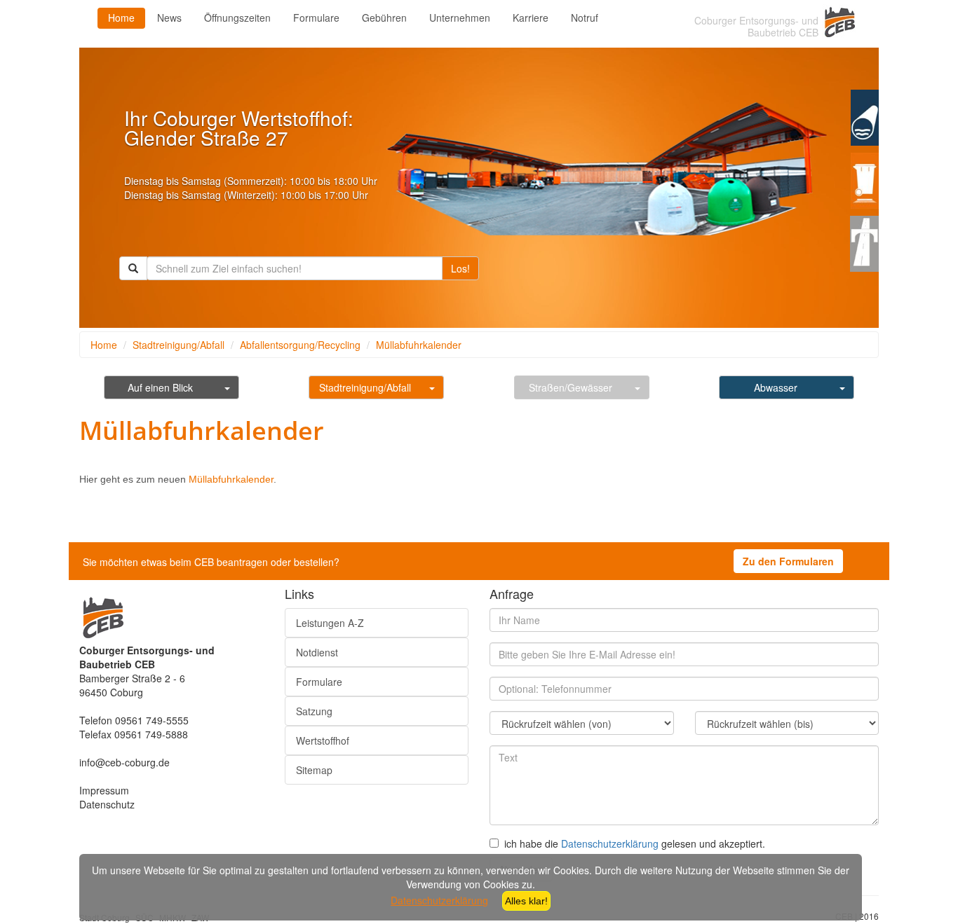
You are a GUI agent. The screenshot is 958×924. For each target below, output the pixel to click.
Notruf (584, 18)
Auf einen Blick (160, 387)
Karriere (530, 18)
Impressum (104, 790)
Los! (460, 268)
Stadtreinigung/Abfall (178, 345)
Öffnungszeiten (237, 18)
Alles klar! (526, 900)
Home (121, 18)
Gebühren (384, 18)
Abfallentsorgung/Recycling (300, 345)
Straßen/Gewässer (570, 387)
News (169, 18)
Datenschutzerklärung (610, 843)
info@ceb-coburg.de (124, 762)
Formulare (316, 18)
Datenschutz (107, 804)
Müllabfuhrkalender (418, 345)
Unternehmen (459, 18)
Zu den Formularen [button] (788, 561)
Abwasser (775, 387)
